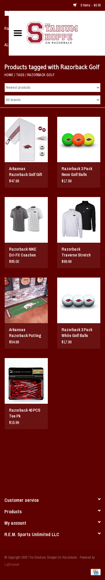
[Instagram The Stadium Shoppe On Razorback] (73, 473)
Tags (20, 75)
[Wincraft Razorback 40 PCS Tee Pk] (26, 381)
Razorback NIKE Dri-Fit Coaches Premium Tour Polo (25, 252)
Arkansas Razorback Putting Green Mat (25, 332)
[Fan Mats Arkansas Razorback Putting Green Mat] (26, 300)
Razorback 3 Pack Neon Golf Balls (77, 171)
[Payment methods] (95, 571)
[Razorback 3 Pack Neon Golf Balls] (79, 139)
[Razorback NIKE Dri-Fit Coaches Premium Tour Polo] (26, 220)
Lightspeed (11, 564)
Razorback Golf (41, 75)
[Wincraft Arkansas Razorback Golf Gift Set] (26, 139)
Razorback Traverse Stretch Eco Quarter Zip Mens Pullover (76, 252)
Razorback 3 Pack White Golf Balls (77, 332)
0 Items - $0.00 (90, 5)
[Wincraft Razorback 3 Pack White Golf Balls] (79, 300)
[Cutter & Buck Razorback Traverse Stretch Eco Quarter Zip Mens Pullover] (79, 220)
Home (8, 75)
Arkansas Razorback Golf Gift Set (25, 171)
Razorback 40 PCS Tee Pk (24, 413)
